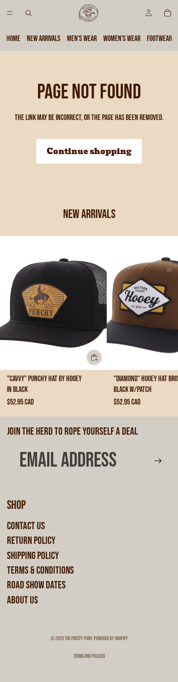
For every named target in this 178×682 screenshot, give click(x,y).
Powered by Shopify (111, 638)
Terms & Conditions (40, 570)
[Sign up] (158, 461)
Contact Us (26, 526)
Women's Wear (121, 38)
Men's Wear (82, 38)
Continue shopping (89, 151)
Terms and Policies (89, 656)
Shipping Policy (33, 555)
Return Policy (31, 540)
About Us (22, 600)
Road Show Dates (36, 585)
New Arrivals (43, 38)
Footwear (159, 38)
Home (13, 38)
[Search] (28, 12)
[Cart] (167, 12)
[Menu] (10, 13)
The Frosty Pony (78, 638)
